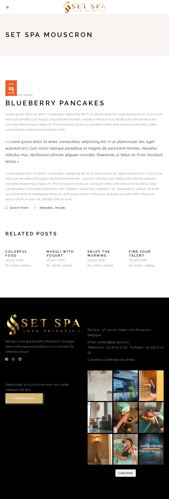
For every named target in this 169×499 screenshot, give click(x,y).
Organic (46, 208)
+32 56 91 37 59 (117, 347)
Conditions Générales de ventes (111, 360)
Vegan (60, 208)
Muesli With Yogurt (60, 254)
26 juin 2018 (13, 260)
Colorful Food (16, 254)
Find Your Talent (140, 254)
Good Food (19, 208)
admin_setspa (23, 95)
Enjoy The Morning (99, 254)
